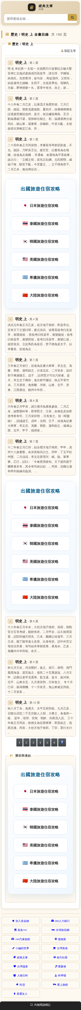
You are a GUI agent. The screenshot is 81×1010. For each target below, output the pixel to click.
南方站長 (62, 957)
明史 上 (26, 62)
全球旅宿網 (62, 930)
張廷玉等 (70, 51)
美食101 (22, 930)
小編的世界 (22, 948)
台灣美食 (62, 948)
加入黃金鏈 (22, 921)
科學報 (62, 975)
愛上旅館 (62, 984)
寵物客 (62, 939)
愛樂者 (62, 966)
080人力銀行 (62, 921)
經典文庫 (22, 957)
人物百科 (22, 975)
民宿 (22, 984)
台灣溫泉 (22, 966)
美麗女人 (22, 993)
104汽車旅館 (22, 939)
